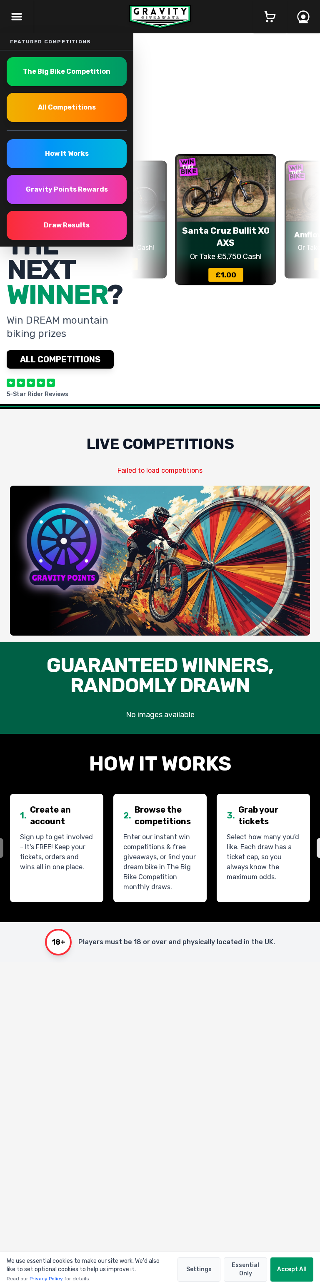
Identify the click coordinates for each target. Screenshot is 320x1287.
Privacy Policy (46, 1279)
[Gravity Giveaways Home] (160, 17)
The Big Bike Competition (66, 71)
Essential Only (245, 1269)
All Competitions (67, 107)
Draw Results (67, 225)
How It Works (67, 153)
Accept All (292, 1269)
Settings (199, 1269)
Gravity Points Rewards (67, 189)
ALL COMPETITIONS (60, 359)
